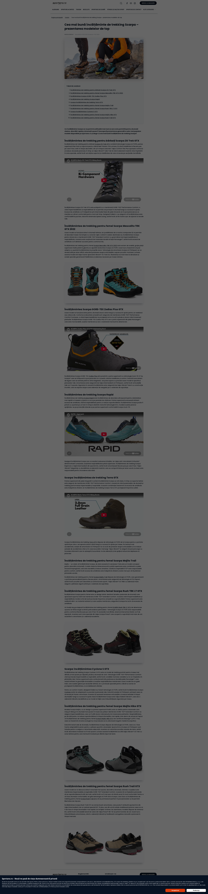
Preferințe (196, 890)
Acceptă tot (175, 890)
